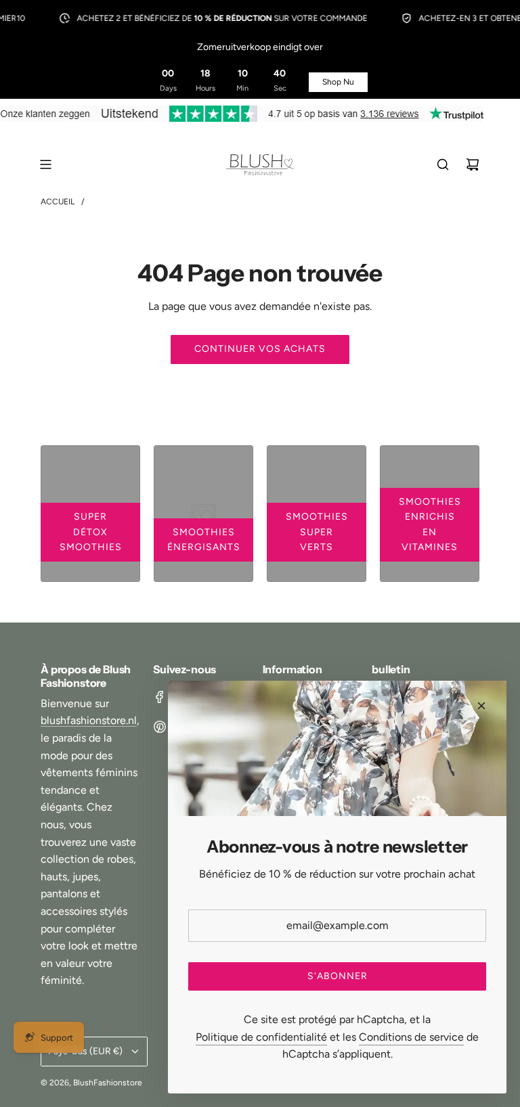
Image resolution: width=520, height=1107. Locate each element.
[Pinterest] (160, 727)
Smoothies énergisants (203, 539)
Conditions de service (411, 1037)
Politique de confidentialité (261, 1037)
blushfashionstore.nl (89, 720)
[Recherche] (443, 164)
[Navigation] (45, 164)
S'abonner (337, 976)
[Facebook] (160, 697)
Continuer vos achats (260, 349)
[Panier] (473, 164)
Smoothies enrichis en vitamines (430, 524)
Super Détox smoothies (91, 532)
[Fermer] (481, 706)
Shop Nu (338, 82)
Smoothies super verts (317, 532)
